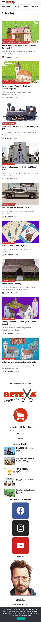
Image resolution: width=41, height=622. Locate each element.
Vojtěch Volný (9, 97)
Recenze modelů (8, 40)
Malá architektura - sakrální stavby (16, 42)
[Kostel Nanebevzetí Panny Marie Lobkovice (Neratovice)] (20, 32)
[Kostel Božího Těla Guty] (20, 270)
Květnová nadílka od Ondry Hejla (14, 245)
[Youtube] (20, 545)
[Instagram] (20, 528)
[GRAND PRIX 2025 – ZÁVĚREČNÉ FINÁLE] (9, 472)
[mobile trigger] (4, 2)
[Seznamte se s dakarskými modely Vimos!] (9, 461)
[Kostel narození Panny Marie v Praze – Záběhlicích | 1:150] (20, 72)
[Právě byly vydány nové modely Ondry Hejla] (20, 349)
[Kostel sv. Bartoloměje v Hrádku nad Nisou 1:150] (20, 153)
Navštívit (20, 438)
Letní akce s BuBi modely (24, 479)
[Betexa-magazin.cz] (10, 2)
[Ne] (38, 614)
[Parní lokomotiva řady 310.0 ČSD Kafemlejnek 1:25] (20, 113)
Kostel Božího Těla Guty (11, 283)
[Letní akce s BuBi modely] (9, 482)
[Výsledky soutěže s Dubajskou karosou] (9, 493)
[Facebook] (20, 510)
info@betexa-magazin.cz (20, 604)
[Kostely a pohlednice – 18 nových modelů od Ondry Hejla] (20, 308)
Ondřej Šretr (8, 292)
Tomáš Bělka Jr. (9, 216)
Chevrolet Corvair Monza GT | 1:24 (15, 207)
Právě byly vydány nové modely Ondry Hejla (19, 362)
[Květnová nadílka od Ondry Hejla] (20, 232)
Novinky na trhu (9, 123)
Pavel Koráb (8, 57)
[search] (31, 2)
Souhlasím (21, 619)
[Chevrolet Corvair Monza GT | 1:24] (20, 194)
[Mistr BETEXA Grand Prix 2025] (9, 451)
